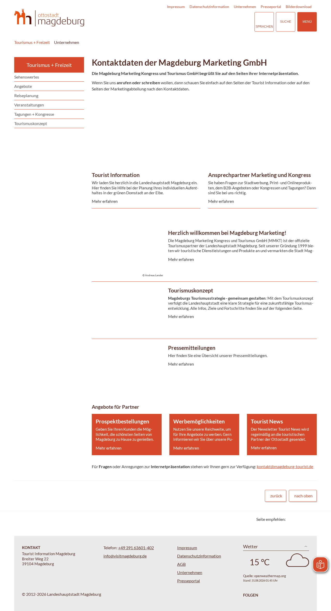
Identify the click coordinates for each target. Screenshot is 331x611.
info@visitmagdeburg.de (125, 555)
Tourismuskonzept (30, 123)
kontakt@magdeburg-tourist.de (285, 466)
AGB (181, 564)
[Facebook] (298, 519)
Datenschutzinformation (209, 6)
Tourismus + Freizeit (32, 42)
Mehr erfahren (145, 115)
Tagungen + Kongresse (34, 114)
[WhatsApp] (311, 519)
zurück (276, 495)
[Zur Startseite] (49, 18)
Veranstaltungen (29, 104)
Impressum (176, 6)
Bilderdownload (299, 6)
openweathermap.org (270, 576)
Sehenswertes (26, 76)
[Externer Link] (219, 21)
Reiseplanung (26, 95)
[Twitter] (291, 519)
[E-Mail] (304, 519)
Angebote (23, 86)
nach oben (303, 495)
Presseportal (271, 6)
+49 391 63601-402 (136, 547)
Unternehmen (245, 6)
